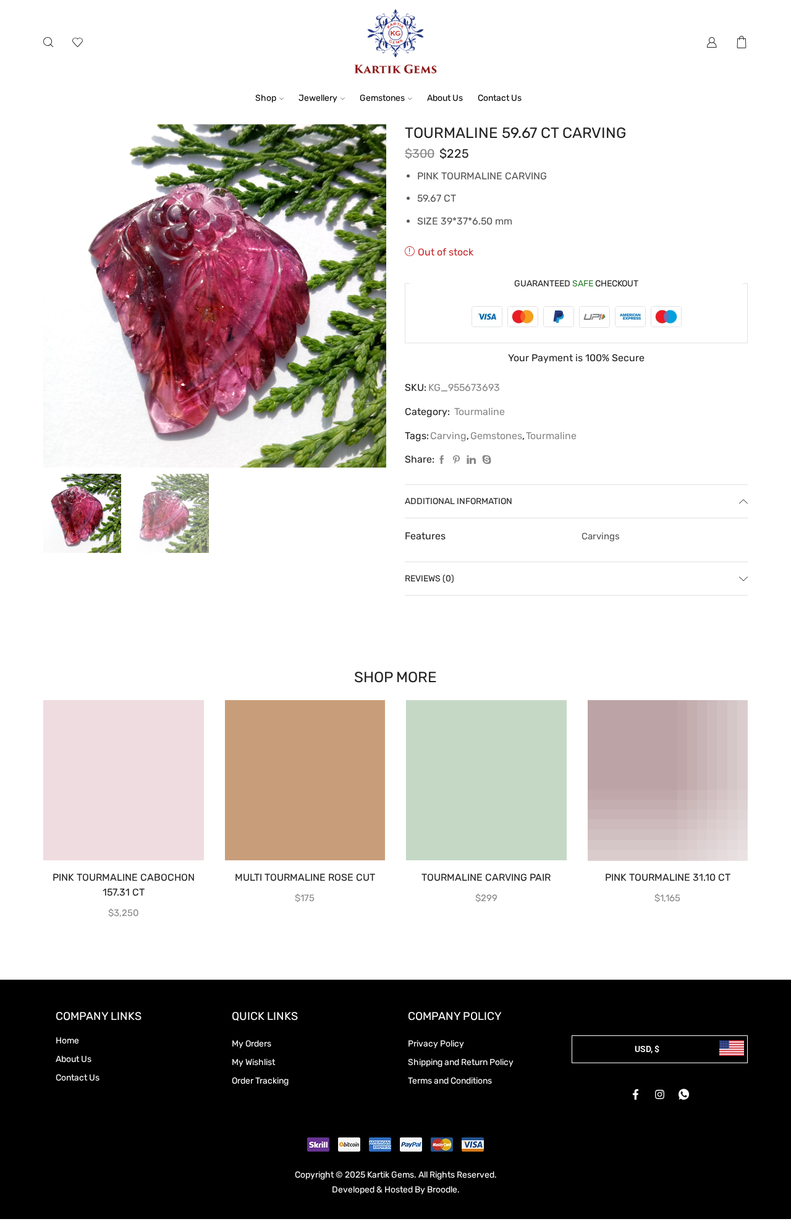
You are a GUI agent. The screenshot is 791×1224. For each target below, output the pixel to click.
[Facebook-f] (635, 1094)
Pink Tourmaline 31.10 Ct (667, 877)
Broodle (442, 1189)
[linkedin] (471, 460)
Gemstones (382, 98)
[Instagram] (659, 1094)
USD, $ (647, 1049)
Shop (265, 98)
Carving (448, 436)
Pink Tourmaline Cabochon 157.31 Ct (124, 884)
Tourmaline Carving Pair (486, 877)
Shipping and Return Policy (461, 1062)
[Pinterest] (456, 460)
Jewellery (317, 98)
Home (67, 1040)
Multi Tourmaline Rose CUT (305, 877)
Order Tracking (260, 1081)
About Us (445, 98)
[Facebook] (441, 460)
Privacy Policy (436, 1043)
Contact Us (500, 98)
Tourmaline (479, 411)
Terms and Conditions (450, 1081)
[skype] (485, 460)
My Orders (251, 1043)
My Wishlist (253, 1062)
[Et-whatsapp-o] (684, 1094)
